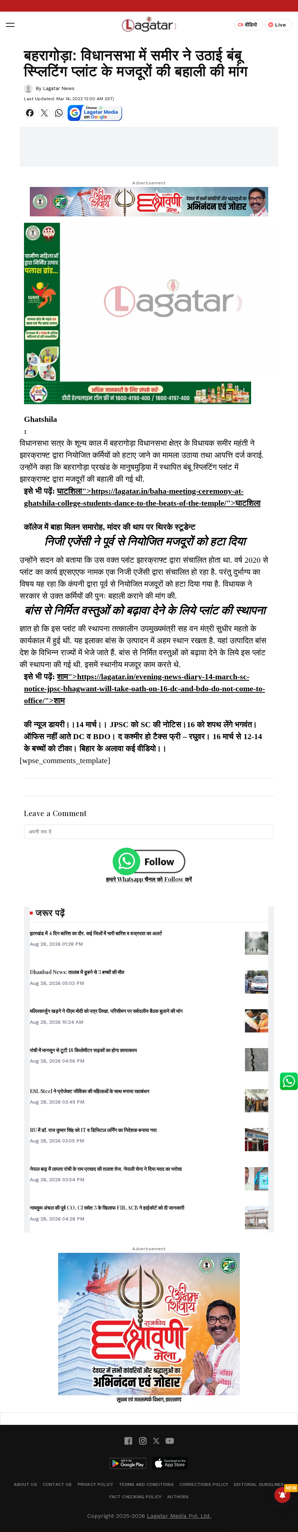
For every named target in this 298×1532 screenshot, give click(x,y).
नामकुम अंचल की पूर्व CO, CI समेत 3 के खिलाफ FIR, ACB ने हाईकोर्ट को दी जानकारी (107, 1207)
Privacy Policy (95, 1484)
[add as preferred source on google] (95, 113)
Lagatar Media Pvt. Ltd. (179, 1515)
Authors (178, 1496)
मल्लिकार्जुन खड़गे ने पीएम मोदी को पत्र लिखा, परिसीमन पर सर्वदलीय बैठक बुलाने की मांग (106, 1010)
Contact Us (57, 1484)
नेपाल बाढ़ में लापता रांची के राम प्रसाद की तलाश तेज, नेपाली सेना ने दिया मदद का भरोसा (106, 1168)
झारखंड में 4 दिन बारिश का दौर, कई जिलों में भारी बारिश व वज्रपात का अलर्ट (96, 933)
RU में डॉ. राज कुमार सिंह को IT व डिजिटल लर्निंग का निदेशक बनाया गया (93, 1129)
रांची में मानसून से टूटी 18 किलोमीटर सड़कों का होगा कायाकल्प (83, 1050)
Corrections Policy (204, 1484)
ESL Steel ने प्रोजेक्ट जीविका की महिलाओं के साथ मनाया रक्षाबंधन (89, 1091)
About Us (25, 1484)
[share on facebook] (30, 113)
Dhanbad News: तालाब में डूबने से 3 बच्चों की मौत (77, 972)
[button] (10, 24)
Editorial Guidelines (259, 1484)
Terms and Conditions (146, 1484)
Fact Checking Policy (135, 1496)
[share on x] (44, 113)
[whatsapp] (59, 113)
